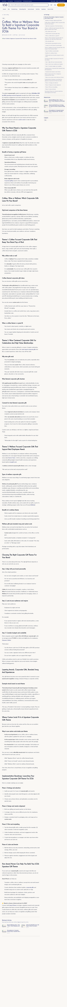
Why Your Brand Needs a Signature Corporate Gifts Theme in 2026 (54, 18)
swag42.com (13, 462)
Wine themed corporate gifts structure (53, 43)
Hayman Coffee (6, 640)
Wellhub (33, 505)
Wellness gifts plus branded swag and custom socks (54, 56)
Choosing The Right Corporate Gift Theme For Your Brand (54, 59)
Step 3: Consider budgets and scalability (53, 66)
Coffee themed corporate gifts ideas (52, 33)
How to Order (50, 9)
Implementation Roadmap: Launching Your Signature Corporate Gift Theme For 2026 (53, 80)
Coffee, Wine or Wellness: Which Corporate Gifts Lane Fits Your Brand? (55, 23)
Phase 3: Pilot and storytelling (51, 87)
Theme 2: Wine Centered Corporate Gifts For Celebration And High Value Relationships (54, 38)
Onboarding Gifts (22, 9)
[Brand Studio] (51, 5)
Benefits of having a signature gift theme (53, 20)
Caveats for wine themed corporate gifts (53, 45)
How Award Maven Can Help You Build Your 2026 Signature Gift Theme (54, 92)
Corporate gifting (8, 180)
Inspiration (43, 9)
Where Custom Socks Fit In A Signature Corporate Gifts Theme (53, 75)
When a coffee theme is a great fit (52, 35)
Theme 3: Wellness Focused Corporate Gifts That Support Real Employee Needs (55, 48)
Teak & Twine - (12, 457)
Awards (4, 9)
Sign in (57, 1)
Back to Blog (6, 14)
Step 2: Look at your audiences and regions (54, 64)
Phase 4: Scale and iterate (50, 89)
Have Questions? (62, 1)
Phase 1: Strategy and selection (51, 82)
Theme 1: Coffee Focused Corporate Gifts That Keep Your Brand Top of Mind (54, 29)
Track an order (53, 1)
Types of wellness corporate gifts (52, 51)
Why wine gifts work (49, 41)
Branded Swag (14, 9)
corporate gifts (30, 887)
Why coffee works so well (50, 31)
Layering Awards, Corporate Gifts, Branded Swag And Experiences (54, 69)
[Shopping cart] (55, 5)
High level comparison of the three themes (54, 26)
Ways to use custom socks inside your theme (54, 77)
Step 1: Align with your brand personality (53, 62)
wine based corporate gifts (29, 349)
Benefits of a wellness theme (51, 53)
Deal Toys (38, 9)
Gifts (9, 9)
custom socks (21, 119)
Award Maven (13, 905)
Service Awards (31, 9)
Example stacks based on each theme (52, 71)
